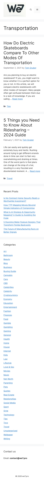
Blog (6, 263)
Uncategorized (10, 431)
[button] (31, 9)
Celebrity (8, 291)
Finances (8, 315)
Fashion (7, 311)
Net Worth (8, 379)
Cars (6, 279)
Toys (6, 423)
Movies (7, 371)
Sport (6, 407)
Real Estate (9, 395)
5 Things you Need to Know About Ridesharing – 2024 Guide (22, 127)
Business (8, 267)
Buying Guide (10, 271)
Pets (6, 387)
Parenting (8, 383)
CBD (6, 283)
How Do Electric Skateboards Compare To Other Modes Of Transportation (21, 52)
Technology (9, 415)
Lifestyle (7, 363)
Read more (17, 99)
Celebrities (9, 287)
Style (6, 411)
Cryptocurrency (11, 295)
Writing (7, 439)
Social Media (10, 403)
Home (6, 343)
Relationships (10, 399)
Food (6, 319)
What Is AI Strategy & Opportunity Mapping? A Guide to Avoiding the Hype (20, 215)
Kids (6, 355)
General (7, 335)
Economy (8, 299)
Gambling (8, 327)
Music (6, 375)
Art (5, 251)
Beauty (7, 259)
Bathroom (8, 255)
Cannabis (8, 275)
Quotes (7, 391)
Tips (9, 106)
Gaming (7, 331)
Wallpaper (8, 435)
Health (7, 339)
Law (6, 359)
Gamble (7, 323)
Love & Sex (9, 367)
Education (8, 303)
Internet (7, 351)
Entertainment (10, 307)
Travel (9, 178)
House (7, 347)
